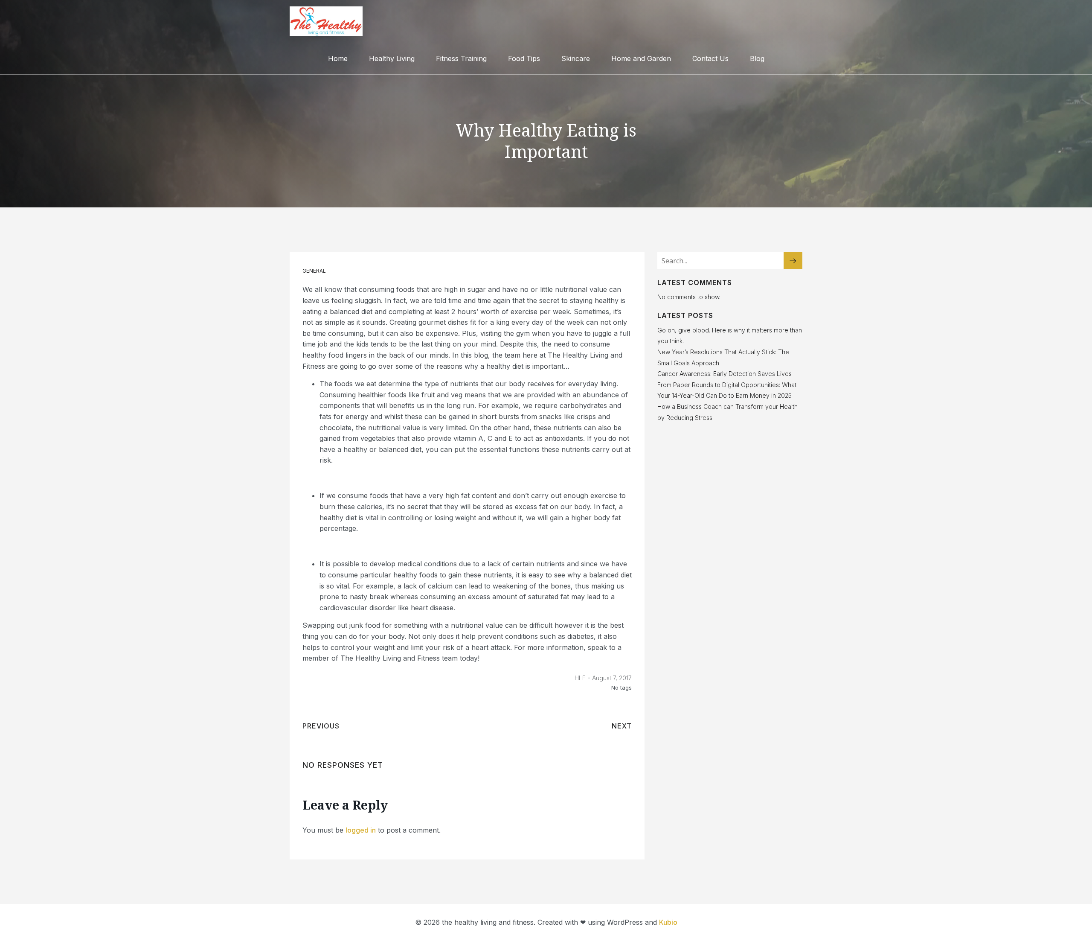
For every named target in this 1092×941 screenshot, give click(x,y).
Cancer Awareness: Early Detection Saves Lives (724, 373)
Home (338, 58)
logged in (361, 830)
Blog (757, 58)
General (314, 271)
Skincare (575, 58)
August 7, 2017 (612, 678)
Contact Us (710, 58)
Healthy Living (392, 58)
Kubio (668, 922)
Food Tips (524, 58)
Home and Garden (641, 58)
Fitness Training (461, 58)
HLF (580, 678)
